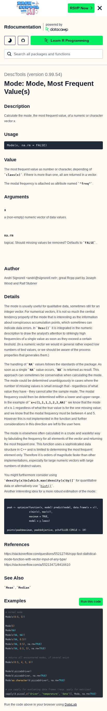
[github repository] (23, 40)
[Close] (100, 8)
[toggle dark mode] (10, 40)
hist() (46, 485)
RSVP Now (79, 8)
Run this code (91, 601)
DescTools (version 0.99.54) (33, 74)
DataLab (71, 704)
